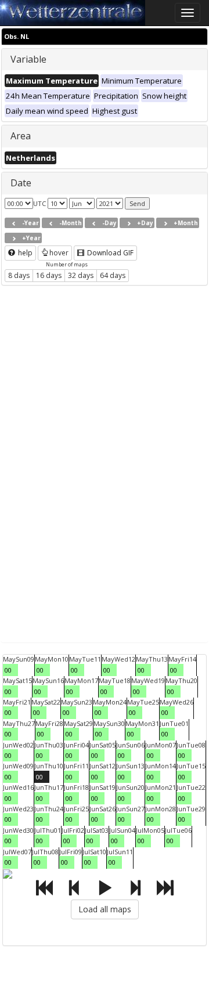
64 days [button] (112, 275)
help (24, 253)
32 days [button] (80, 275)
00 (8, 670)
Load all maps (104, 909)
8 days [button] (19, 275)
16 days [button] (49, 275)
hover (59, 253)
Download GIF (109, 253)
